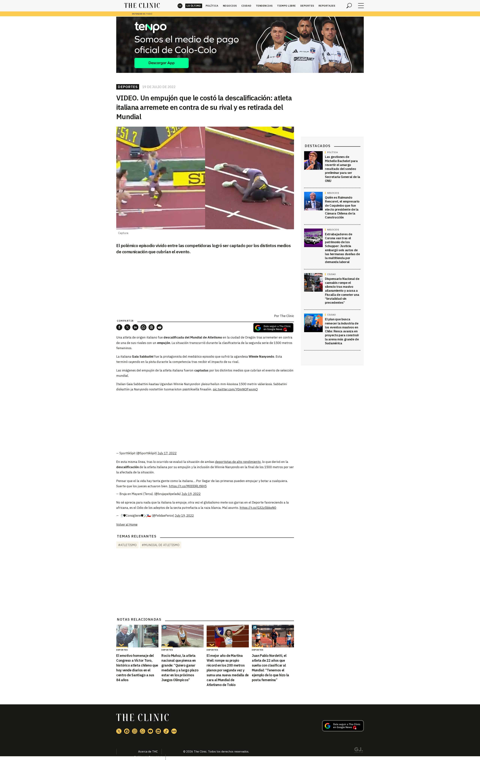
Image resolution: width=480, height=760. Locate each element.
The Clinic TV (150, 731)
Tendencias (264, 5)
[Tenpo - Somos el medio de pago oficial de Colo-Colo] (240, 45)
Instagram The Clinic (134, 731)
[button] (119, 327)
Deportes (307, 5)
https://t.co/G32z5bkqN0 (258, 508)
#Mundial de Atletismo (160, 545)
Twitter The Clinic (119, 731)
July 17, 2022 (167, 453)
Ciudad (246, 5)
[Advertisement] (205, 421)
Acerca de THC (148, 751)
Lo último (194, 5)
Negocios (230, 5)
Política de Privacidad (148, 757)
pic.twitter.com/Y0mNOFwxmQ (235, 389)
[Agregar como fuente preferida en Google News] (343, 730)
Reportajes (327, 5)
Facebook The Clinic (126, 731)
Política (212, 5)
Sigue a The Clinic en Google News (273, 327)
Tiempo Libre (286, 5)
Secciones (361, 5)
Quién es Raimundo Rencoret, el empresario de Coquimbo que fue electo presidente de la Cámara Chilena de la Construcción (342, 207)
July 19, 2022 (191, 494)
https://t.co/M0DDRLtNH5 (188, 486)
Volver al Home (126, 524)
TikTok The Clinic (166, 731)
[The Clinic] (142, 6)
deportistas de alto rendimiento (238, 462)
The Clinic (180, 5)
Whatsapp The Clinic (142, 731)
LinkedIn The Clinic (158, 731)
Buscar (349, 5)
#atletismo (127, 545)
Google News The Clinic (174, 731)
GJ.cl (358, 750)
